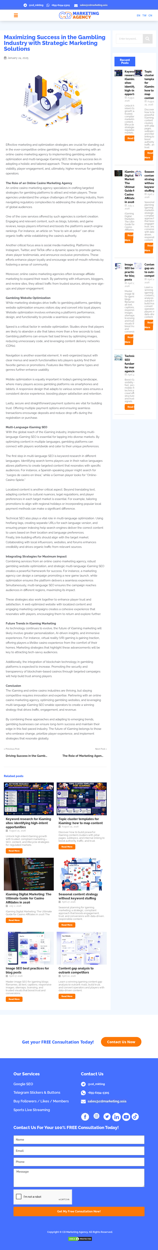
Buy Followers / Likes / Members (41, 1101)
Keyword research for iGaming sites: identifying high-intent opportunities (28, 823)
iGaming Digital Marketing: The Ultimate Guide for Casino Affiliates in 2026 (28, 898)
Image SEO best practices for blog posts (131, 272)
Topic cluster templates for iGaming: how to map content (81, 821)
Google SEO (23, 1084)
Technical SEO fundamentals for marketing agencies (134, 363)
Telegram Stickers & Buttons (36, 1092)
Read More (14, 851)
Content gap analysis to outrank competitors (76, 970)
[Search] (147, 38)
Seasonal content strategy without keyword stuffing (78, 896)
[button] (15, 15)
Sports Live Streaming (31, 1110)
